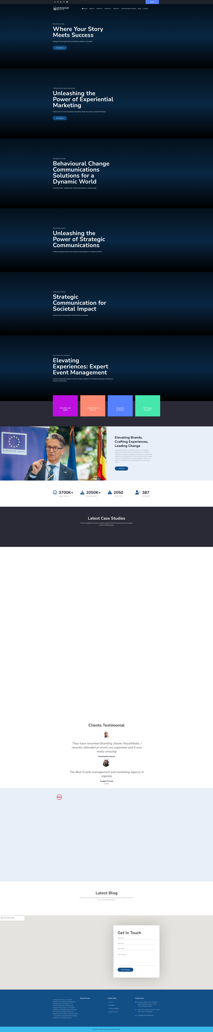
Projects (107, 9)
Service (99, 9)
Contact (145, 9)
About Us (121, 468)
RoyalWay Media (115, 1029)
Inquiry (152, 2)
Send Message (125, 970)
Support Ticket (113, 1012)
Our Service (59, 48)
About (91, 9)
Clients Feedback (114, 1008)
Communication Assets (128, 9)
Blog (139, 9)
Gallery (115, 9)
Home (85, 9)
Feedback (112, 1005)
